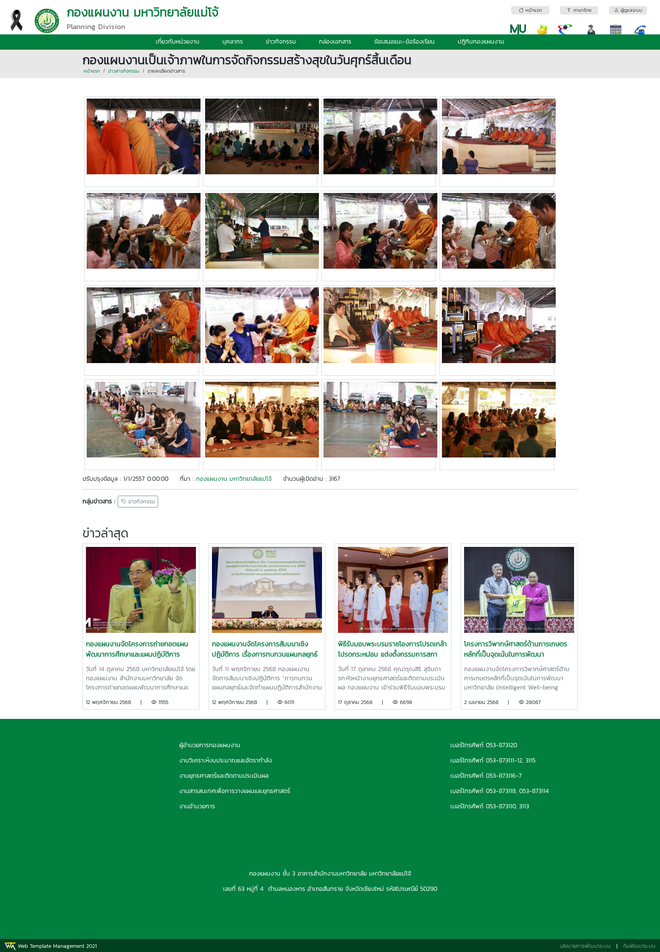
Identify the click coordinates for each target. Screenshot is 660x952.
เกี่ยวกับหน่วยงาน (177, 41)
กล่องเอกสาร (335, 41)
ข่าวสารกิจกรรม (123, 71)
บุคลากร (232, 41)
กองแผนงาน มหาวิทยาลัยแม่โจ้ (234, 478)
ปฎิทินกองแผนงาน (481, 41)
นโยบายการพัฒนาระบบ (585, 946)
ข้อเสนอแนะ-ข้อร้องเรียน (404, 41)
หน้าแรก (92, 71)
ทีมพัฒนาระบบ (639, 946)
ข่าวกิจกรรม (281, 41)
